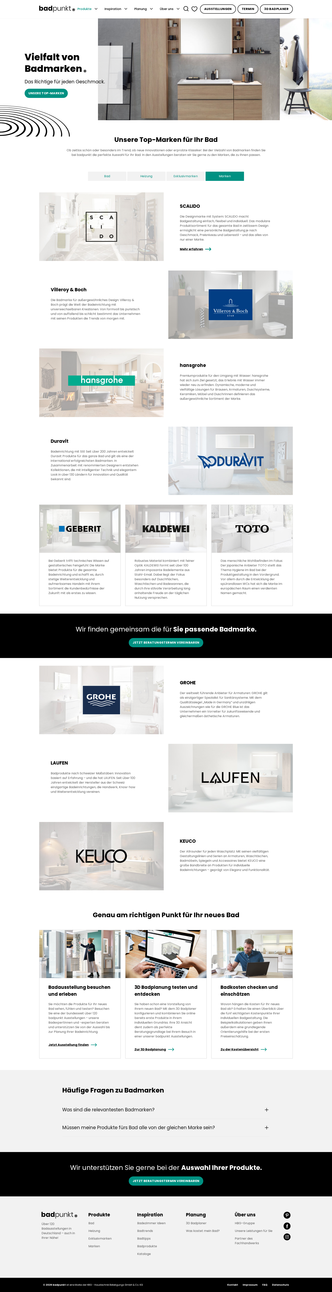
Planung (144, 9)
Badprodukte (147, 1246)
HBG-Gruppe (245, 1223)
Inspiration (116, 9)
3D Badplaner (276, 9)
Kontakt (232, 1284)
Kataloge (144, 1254)
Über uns (170, 9)
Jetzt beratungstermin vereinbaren (166, 642)
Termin (248, 9)
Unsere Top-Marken (46, 93)
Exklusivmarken (185, 176)
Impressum (250, 1284)
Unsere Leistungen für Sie (253, 1231)
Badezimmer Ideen (151, 1223)
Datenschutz (280, 1284)
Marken (225, 176)
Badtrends (145, 1231)
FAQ (264, 1284)
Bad (107, 176)
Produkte (87, 9)
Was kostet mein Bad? (203, 1231)
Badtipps (144, 1238)
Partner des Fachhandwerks (247, 1240)
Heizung (146, 176)
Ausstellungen (218, 9)
